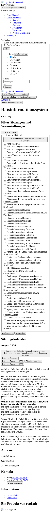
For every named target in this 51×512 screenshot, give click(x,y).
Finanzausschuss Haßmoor (19, 218)
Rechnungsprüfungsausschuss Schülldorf (25, 284)
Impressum (12, 497)
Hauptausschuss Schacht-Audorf (21, 249)
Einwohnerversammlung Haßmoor (22, 174)
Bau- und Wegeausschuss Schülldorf (23, 152)
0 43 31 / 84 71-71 (19, 480)
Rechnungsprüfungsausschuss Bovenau (24, 276)
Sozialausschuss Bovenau (18, 306)
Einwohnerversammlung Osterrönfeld (24, 180)
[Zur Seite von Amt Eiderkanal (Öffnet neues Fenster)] (12, 2)
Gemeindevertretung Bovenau (20, 229)
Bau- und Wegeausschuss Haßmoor (23, 146)
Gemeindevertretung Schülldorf (21, 246)
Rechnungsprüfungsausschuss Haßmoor (25, 279)
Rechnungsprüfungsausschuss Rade (23, 282)
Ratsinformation (14, 17)
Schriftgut (16, 68)
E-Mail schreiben (15, 483)
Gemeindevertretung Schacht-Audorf (23, 243)
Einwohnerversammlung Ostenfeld (22, 177)
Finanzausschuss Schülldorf (19, 226)
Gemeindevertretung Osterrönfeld (22, 238)
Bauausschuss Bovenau (17, 160)
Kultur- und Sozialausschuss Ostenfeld (24, 260)
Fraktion (16, 60)
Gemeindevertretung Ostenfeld (20, 235)
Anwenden (20, 333)
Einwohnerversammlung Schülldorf (23, 188)
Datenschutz (12, 495)
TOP (14, 74)
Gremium (16, 62)
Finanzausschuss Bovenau (18, 210)
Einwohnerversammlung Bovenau (22, 171)
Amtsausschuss (13, 144)
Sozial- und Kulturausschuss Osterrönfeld (25, 304)
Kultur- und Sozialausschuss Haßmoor (24, 257)
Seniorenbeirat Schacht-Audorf (21, 301)
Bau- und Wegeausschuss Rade (21, 149)
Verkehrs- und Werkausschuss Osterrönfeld (26, 323)
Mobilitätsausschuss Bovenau (20, 268)
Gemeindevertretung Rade (18, 240)
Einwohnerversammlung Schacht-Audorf (25, 185)
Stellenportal (12, 35)
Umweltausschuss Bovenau (19, 317)
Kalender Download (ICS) (12, 361)
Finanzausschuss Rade (17, 223)
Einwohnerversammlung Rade (20, 182)
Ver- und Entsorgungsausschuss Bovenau (25, 320)
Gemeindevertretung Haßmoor (20, 232)
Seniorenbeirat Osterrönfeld (19, 298)
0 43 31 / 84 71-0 (19, 477)
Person (15, 65)
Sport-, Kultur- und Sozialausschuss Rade (25, 309)
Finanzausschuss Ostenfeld (19, 221)
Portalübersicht (13, 15)
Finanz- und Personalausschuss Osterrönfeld (26, 196)
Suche (6, 78)
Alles (14, 57)
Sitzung (15, 71)
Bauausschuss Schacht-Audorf (20, 168)
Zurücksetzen (21, 54)
